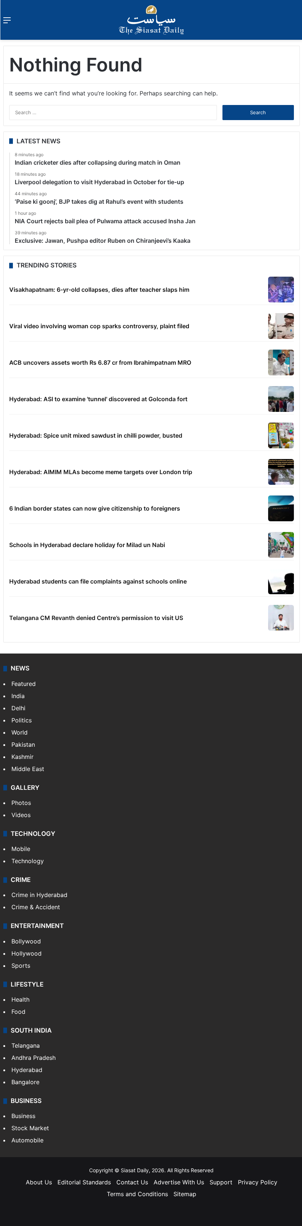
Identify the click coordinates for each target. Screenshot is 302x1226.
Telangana (25, 1045)
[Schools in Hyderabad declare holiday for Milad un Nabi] (281, 545)
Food (18, 1011)
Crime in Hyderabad (39, 895)
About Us (39, 1182)
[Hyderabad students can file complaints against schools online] (281, 581)
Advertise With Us (179, 1182)
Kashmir (22, 756)
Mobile (20, 848)
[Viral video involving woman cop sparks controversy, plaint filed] (281, 326)
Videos (21, 815)
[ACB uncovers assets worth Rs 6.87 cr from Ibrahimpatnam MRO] (281, 362)
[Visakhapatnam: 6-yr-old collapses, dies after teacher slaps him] (281, 289)
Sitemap (184, 1194)
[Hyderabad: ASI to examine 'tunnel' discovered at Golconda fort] (281, 399)
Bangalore (25, 1082)
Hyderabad (26, 1069)
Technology (27, 861)
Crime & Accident (35, 907)
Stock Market (30, 1128)
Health (20, 999)
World (19, 732)
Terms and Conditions (137, 1194)
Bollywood (26, 941)
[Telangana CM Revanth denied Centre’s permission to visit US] (281, 618)
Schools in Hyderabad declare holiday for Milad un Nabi (87, 545)
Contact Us (132, 1182)
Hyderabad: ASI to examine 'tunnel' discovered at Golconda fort (98, 399)
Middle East (27, 769)
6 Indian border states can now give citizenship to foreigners (94, 508)
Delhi (18, 708)
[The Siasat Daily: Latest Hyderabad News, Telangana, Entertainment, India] (151, 20)
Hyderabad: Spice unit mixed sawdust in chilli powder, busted (95, 435)
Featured (23, 683)
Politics (21, 720)
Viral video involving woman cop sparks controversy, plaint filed (99, 326)
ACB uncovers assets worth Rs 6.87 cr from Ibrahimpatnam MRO (100, 362)
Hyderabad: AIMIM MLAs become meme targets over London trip (100, 472)
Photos (21, 802)
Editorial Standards (84, 1182)
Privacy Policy (257, 1182)
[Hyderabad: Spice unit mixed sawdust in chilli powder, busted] (281, 435)
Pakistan (23, 744)
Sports (20, 965)
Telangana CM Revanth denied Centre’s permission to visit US (96, 617)
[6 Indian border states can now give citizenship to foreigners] (281, 508)
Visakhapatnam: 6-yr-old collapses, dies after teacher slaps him (99, 289)
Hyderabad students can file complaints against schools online (98, 581)
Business (23, 1116)
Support (221, 1182)
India (18, 696)
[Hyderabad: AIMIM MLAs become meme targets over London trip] (281, 472)
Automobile (27, 1140)
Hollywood (26, 953)
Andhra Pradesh (33, 1057)
